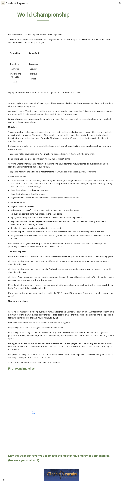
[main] (43, 15)
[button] (3, 3)
